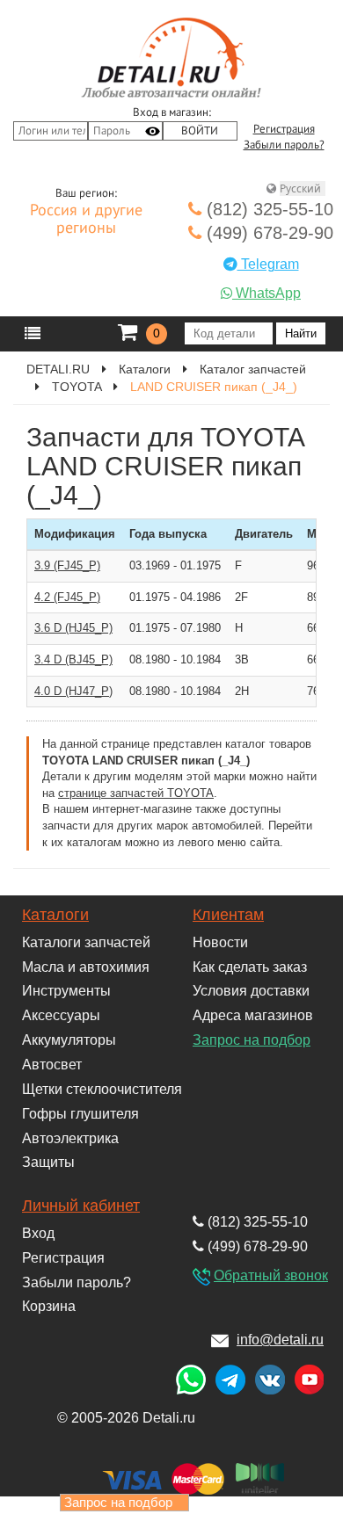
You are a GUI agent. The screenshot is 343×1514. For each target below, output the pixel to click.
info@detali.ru (280, 1339)
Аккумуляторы (69, 1039)
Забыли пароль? (284, 145)
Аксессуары (61, 1015)
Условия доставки (251, 990)
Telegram (268, 264)
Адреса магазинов (253, 1015)
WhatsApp (266, 293)
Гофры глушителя (80, 1113)
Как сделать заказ (250, 967)
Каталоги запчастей (86, 942)
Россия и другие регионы (86, 219)
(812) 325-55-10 (267, 209)
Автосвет (52, 1064)
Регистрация (284, 129)
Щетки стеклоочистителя (102, 1089)
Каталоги (55, 915)
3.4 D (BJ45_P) (73, 659)
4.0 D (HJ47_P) (73, 691)
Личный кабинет (81, 1205)
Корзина (49, 1306)
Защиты (48, 1162)
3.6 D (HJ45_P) (73, 627)
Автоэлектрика (70, 1138)
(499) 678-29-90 (267, 233)
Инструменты (66, 990)
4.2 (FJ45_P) (67, 597)
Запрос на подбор (251, 1039)
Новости (220, 942)
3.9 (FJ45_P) (67, 565)
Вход (38, 1233)
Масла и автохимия (86, 967)
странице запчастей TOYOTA (136, 793)
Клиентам (228, 915)
